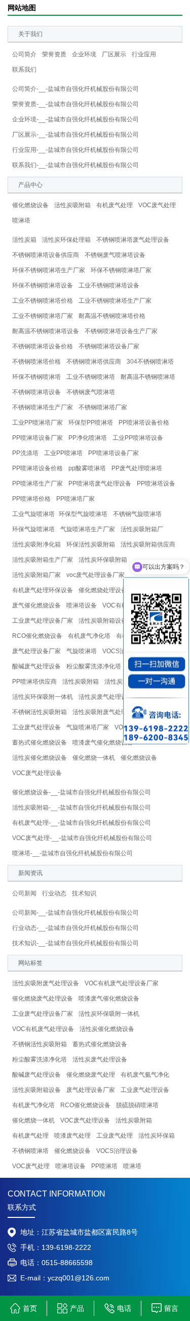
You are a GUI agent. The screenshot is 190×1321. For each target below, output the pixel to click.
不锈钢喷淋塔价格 (36, 361)
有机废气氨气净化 (145, 1074)
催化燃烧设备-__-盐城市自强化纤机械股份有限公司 (81, 792)
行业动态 (54, 893)
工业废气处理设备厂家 (42, 620)
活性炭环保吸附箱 (103, 559)
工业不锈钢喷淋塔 (90, 376)
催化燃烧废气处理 (90, 1074)
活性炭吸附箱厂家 (36, 574)
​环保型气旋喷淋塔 (83, 514)
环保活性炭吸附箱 (90, 544)
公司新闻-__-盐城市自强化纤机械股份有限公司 (75, 912)
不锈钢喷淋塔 (30, 1150)
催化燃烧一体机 (93, 757)
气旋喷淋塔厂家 (87, 727)
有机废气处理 (114, 205)
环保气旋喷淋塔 (33, 529)
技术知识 (84, 893)
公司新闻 (24, 893)
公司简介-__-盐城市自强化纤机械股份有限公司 (75, 88)
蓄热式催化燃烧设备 (39, 742)
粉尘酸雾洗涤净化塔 (93, 666)
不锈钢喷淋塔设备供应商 (45, 255)
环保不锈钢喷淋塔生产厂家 (48, 270)
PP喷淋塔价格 (31, 498)
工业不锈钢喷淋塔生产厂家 (115, 300)
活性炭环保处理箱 (66, 239)
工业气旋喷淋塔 (33, 514)
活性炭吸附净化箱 (36, 544)
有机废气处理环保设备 (42, 590)
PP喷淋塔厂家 (75, 498)
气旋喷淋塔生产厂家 (87, 529)
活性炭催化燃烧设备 (39, 757)
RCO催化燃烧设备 (37, 635)
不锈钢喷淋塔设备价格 (42, 346)
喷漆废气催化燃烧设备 (102, 742)
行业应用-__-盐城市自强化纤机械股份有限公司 (75, 149)
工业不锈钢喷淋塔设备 (109, 285)
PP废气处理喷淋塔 (136, 468)
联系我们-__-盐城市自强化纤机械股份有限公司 (75, 165)
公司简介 (24, 54)
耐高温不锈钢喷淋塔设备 (45, 331)
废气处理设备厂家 (36, 651)
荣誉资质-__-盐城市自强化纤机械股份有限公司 (75, 104)
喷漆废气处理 (72, 1135)
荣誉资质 (54, 54)
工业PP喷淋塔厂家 (37, 422)
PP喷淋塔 (104, 1166)
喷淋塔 (21, 220)
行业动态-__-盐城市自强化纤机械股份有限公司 (75, 927)
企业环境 (84, 54)
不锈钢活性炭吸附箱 (39, 712)
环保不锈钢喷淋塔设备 (42, 285)
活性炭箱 (24, 239)
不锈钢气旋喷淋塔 (137, 514)
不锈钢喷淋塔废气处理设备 (132, 239)
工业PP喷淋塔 (63, 453)
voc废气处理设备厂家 (95, 574)
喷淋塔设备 (81, 605)
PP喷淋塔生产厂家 (37, 483)
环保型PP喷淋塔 (90, 422)
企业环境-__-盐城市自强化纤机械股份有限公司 (75, 119)
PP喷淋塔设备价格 (144, 422)
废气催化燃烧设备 (36, 605)
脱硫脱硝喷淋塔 (137, 1105)
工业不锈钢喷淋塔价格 (42, 300)
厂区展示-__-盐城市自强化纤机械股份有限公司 (75, 134)
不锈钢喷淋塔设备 (36, 392)
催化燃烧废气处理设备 (42, 998)
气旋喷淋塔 (81, 651)
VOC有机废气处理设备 (43, 1029)
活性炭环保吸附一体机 (42, 696)
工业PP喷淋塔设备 (137, 437)
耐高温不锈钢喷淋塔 (148, 376)
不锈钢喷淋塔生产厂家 (42, 407)
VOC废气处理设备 (37, 773)
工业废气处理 (114, 1135)
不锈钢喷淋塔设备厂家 (109, 346)
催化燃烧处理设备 (103, 590)
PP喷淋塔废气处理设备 (99, 483)
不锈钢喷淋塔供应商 (93, 361)
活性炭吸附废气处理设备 (105, 712)
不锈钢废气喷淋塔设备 (115, 255)
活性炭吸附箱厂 (142, 529)
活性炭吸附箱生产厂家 (42, 559)
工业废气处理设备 (36, 727)
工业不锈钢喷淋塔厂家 (42, 315)
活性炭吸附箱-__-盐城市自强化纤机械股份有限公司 (81, 807)
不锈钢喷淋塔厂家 (103, 407)
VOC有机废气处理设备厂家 (122, 983)
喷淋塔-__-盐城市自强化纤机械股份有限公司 (72, 853)
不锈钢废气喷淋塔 (90, 392)
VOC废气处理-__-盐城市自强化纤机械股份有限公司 (82, 838)
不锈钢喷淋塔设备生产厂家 (121, 331)
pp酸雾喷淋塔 (87, 468)
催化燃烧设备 (30, 205)
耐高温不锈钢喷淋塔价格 (112, 315)
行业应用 (144, 54)
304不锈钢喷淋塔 (150, 361)
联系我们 (24, 69)
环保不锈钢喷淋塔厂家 (121, 270)
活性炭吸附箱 (72, 205)
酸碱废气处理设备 (36, 666)
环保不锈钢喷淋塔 (36, 376)
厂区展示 (114, 54)
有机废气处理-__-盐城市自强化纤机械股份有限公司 (81, 822)
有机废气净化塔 (89, 635)
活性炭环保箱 (122, 681)
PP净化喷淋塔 (87, 437)
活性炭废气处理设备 (106, 696)
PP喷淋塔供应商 (34, 681)
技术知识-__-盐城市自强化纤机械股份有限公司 (75, 943)
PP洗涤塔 (25, 453)
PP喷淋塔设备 (156, 483)
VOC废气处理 (157, 205)
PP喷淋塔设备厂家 (37, 437)
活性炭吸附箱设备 (103, 620)
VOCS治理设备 (117, 1150)
